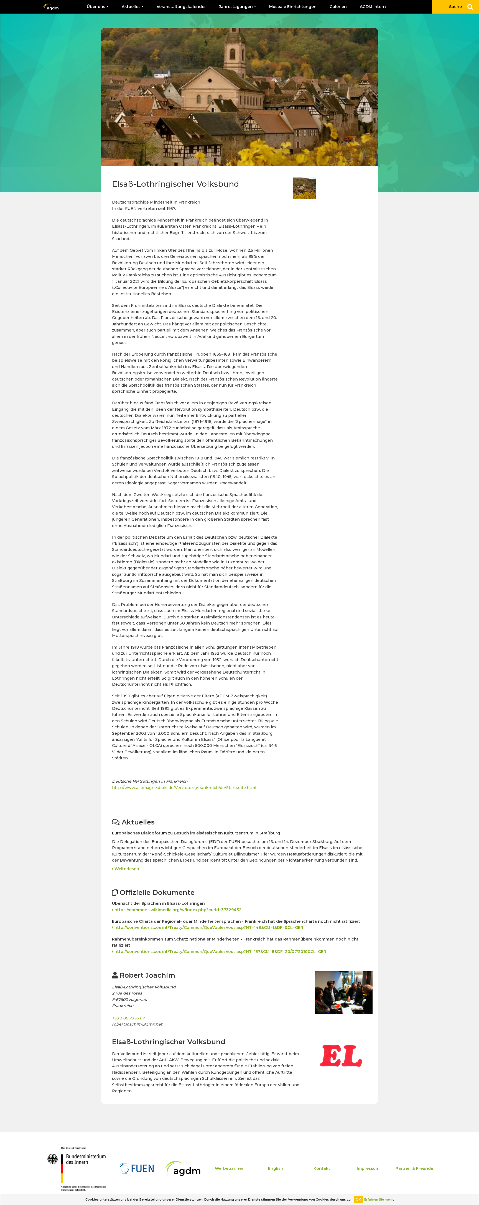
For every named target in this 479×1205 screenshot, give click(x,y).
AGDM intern (373, 6)
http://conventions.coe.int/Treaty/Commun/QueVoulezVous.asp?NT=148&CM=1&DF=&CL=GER (208, 927)
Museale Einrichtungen (293, 6)
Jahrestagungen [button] (236, 6)
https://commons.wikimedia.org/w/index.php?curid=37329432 (177, 909)
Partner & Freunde (414, 1168)
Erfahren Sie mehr (378, 1199)
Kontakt (322, 1168)
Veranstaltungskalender (181, 6)
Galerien (338, 6)
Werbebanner (229, 1168)
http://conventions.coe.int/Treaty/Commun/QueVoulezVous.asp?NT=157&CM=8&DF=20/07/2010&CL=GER (219, 951)
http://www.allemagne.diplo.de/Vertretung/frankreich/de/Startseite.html (184, 787)
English (275, 1168)
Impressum (368, 1168)
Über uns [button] (96, 6)
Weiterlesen (126, 868)
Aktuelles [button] (131, 6)
